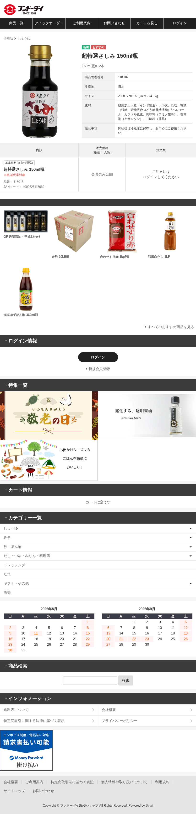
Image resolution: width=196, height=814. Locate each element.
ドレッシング (14, 565)
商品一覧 (16, 23)
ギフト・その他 (16, 583)
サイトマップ (14, 791)
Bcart (149, 805)
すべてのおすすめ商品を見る (171, 327)
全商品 (8, 38)
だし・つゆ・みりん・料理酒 (27, 556)
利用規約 (162, 782)
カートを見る (147, 23)
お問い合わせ (114, 23)
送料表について (16, 710)
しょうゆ (24, 38)
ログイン (180, 23)
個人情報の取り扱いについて (124, 782)
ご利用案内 (82, 23)
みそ (7, 537)
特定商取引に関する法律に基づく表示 (34, 721)
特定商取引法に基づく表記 (72, 782)
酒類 (7, 592)
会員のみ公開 (102, 174)
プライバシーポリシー (119, 721)
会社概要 (109, 710)
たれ (7, 574)
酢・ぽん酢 (13, 547)
